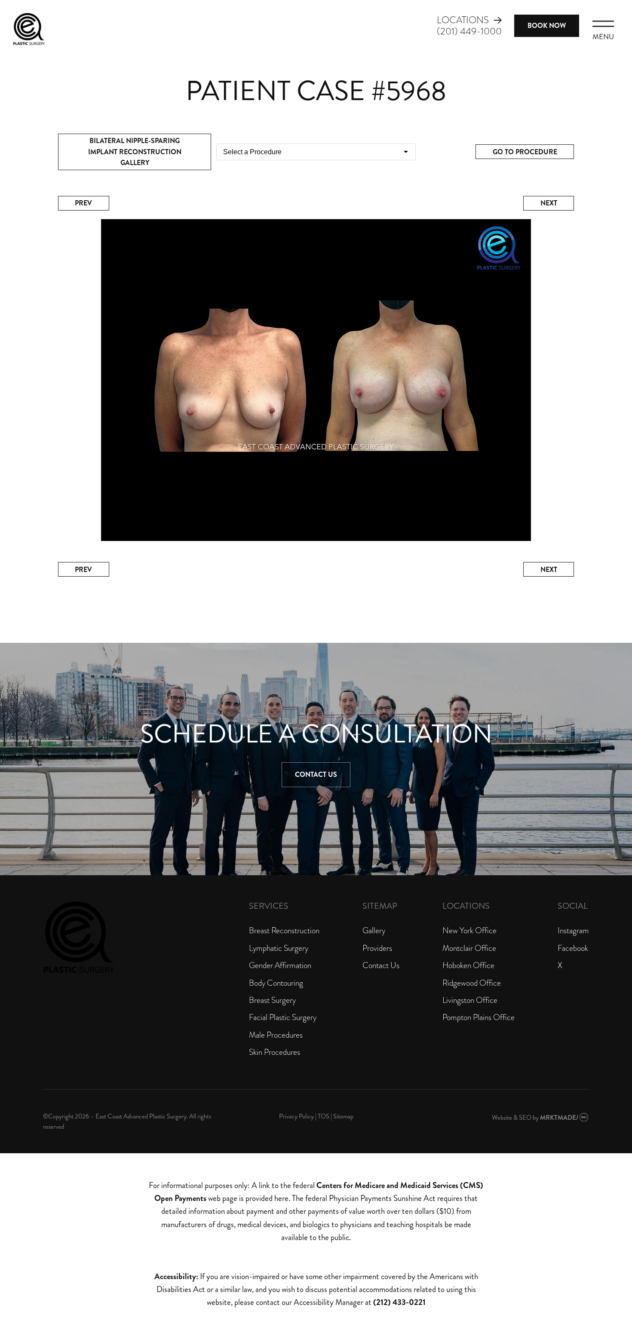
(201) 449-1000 (469, 31)
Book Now (547, 26)
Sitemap (343, 1116)
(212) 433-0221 (399, 1302)
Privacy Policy (296, 1116)
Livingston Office (469, 1000)
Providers (377, 948)
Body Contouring (276, 983)
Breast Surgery (272, 1000)
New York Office (469, 930)
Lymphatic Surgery (278, 948)
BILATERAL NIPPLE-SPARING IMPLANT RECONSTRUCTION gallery (134, 152)
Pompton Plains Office (478, 1017)
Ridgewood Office (471, 983)
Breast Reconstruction (284, 930)
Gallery (373, 930)
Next (548, 203)
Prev (83, 203)
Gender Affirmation (280, 965)
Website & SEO (511, 1117)
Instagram (573, 930)
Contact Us (316, 774)
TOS (323, 1116)
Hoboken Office (468, 965)
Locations (463, 20)
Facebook (573, 948)
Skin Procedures (274, 1052)
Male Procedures (276, 1035)
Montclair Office (469, 948)
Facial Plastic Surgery (282, 1017)
